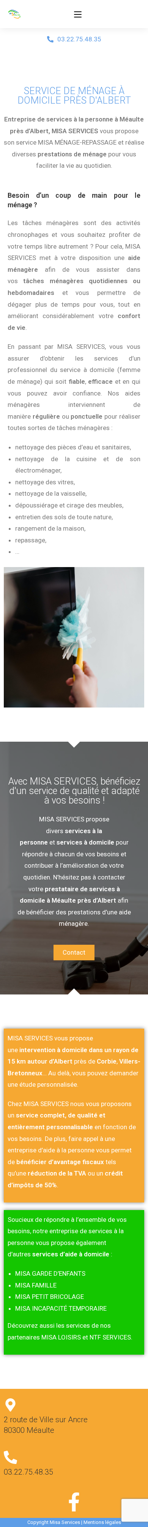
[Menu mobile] (78, 14)
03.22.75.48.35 (28, 1472)
